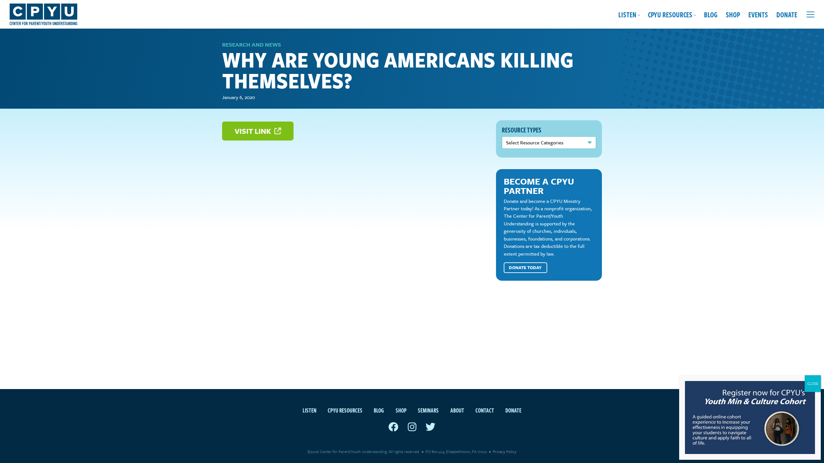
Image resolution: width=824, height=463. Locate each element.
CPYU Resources (670, 14)
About (457, 410)
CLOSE (812, 383)
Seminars (428, 410)
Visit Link (254, 131)
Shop (733, 14)
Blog (710, 14)
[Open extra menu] (810, 14)
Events (758, 14)
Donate (786, 14)
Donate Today (525, 267)
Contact (484, 410)
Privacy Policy (505, 451)
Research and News (251, 45)
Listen (627, 14)
